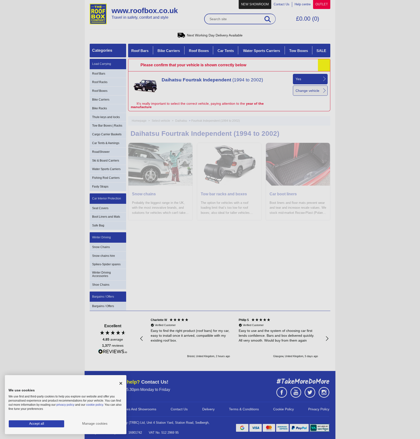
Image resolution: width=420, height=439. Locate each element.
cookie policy (94, 404)
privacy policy (65, 404)
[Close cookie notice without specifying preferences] (121, 383)
